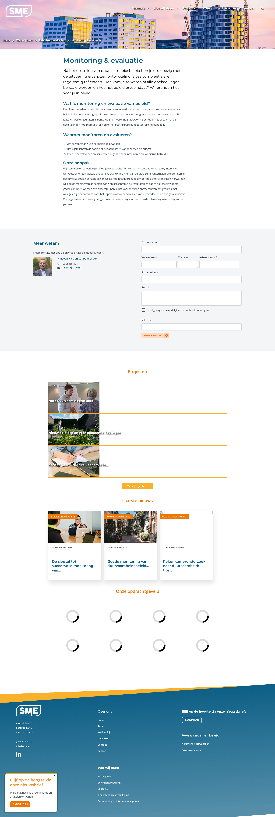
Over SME (103, 738)
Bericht (146, 287)
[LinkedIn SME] (20, 752)
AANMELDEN (192, 720)
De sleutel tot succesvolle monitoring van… (72, 565)
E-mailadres (150, 272)
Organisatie (149, 242)
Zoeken (102, 750)
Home (101, 719)
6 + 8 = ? (146, 320)
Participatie (104, 776)
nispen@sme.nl (71, 267)
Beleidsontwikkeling (109, 782)
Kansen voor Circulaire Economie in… (78, 465)
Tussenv (183, 257)
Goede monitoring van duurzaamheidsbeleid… (128, 563)
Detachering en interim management (119, 801)
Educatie (103, 788)
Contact (102, 744)
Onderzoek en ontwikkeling (113, 794)
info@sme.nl (23, 746)
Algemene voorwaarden (195, 743)
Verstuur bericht (152, 335)
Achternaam (208, 257)
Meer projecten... (137, 486)
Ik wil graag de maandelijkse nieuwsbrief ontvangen (178, 310)
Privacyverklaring (191, 749)
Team (101, 726)
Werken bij (104, 732)
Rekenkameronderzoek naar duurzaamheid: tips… (184, 565)
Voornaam (149, 257)
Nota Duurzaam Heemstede (70, 401)
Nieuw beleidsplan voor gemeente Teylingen (84, 433)
